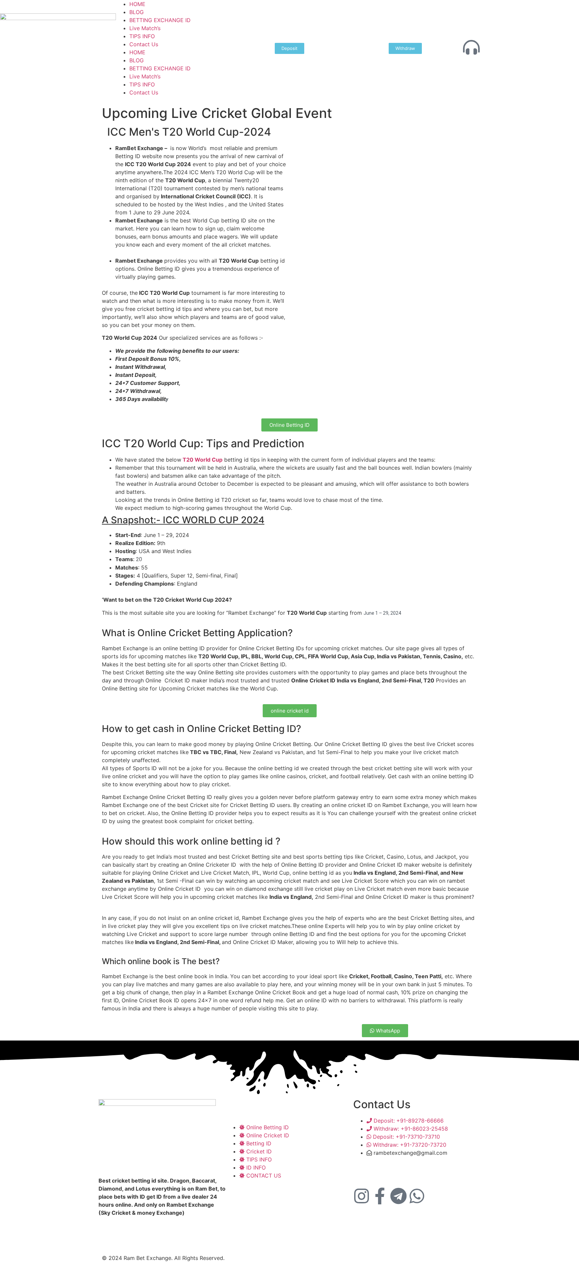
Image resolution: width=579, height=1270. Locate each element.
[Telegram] (398, 1196)
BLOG (136, 12)
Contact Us (143, 44)
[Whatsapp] (416, 1196)
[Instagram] (361, 1196)
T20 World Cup (201, 459)
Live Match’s (144, 28)
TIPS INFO (142, 36)
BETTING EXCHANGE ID (160, 20)
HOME (137, 4)
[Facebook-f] (380, 1196)
